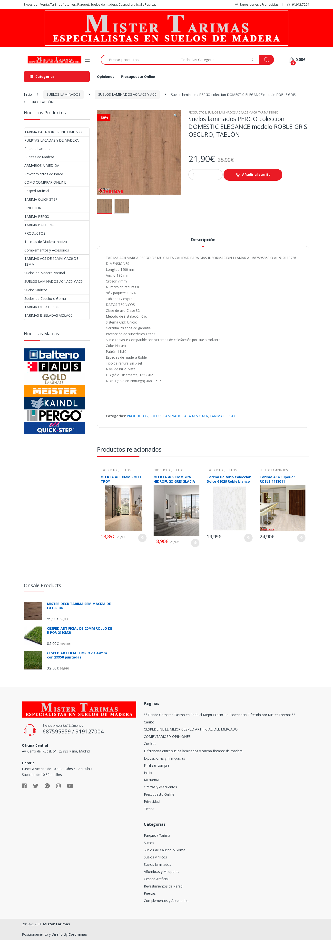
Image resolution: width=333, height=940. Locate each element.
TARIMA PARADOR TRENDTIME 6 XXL (54, 132)
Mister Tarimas (56, 924)
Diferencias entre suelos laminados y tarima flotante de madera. (193, 751)
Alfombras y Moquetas (161, 871)
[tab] (203, 241)
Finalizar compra (156, 765)
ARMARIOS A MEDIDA (41, 165)
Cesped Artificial (36, 190)
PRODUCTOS (197, 112)
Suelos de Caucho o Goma (45, 298)
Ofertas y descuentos (160, 787)
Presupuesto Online (138, 76)
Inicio (28, 94)
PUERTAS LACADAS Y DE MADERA (51, 140)
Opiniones (105, 76)
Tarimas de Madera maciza (45, 241)
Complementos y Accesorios (46, 250)
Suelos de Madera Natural (44, 273)
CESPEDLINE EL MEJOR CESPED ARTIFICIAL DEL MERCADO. (191, 729)
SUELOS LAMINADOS (63, 94)
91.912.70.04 (300, 4)
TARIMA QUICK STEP (41, 199)
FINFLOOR (32, 208)
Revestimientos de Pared (43, 174)
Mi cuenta (151, 779)
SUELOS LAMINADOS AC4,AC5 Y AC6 (127, 94)
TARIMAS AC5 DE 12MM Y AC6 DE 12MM (51, 261)
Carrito (149, 722)
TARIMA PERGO (268, 112)
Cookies (150, 743)
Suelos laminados (157, 864)
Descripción (203, 239)
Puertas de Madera (39, 157)
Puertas (150, 893)
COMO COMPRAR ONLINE (45, 182)
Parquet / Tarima (157, 835)
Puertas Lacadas (37, 148)
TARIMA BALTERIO (39, 224)
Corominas (78, 934)
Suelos (149, 842)
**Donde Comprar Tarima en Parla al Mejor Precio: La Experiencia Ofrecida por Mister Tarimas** (219, 714)
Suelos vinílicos (36, 290)
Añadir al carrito (256, 174)
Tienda (149, 808)
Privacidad (152, 801)
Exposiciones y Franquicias (259, 4)
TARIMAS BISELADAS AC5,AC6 (48, 315)
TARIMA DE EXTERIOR (41, 306)
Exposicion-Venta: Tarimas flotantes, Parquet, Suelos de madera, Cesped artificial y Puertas (90, 4)
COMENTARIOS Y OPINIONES (167, 736)
